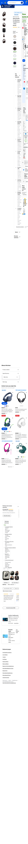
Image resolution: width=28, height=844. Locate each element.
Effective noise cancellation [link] (10, 547)
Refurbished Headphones (7, 672)
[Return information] (23, 43)
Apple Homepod (6, 677)
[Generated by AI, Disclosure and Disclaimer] (7, 568)
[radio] (15, 37)
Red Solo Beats (5, 661)
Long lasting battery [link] (9, 526)
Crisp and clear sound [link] (9, 560)
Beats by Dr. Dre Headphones (8, 666)
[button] (16, 75)
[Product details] (18, 370)
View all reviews (7, 515)
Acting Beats (5, 654)
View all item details (20, 226)
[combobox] (15, 2)
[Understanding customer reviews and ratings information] (14, 512)
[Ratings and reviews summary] (18, 506)
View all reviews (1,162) (10, 607)
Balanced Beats (6, 663)
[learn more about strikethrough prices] (26, 18)
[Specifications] (18, 373)
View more (10, 466)
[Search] (22, 3)
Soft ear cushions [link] (8, 534)
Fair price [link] (7, 553)
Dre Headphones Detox (7, 652)
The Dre (4, 657)
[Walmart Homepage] (5, 3)
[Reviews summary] (20, 27)
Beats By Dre (5, 670)
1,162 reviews (10, 510)
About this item (6, 365)
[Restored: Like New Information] (25, 54)
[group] (18, 27)
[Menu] (2, 3)
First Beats (5, 659)
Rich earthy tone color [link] (9, 541)
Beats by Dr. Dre (16, 16)
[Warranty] (17, 377)
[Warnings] (18, 382)
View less (10, 567)
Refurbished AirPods (7, 675)
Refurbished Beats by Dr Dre (8, 668)
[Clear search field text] (20, 2)
